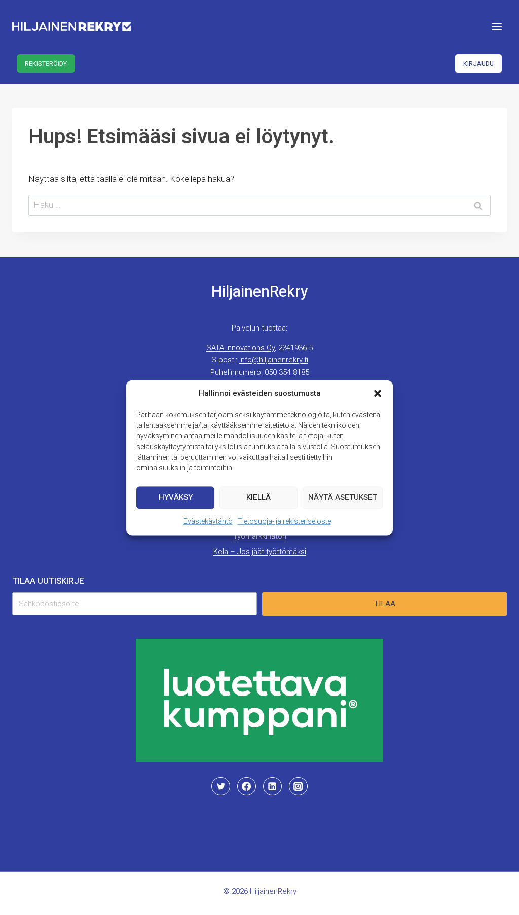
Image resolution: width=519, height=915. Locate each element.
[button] (378, 393)
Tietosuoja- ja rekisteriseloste (284, 521)
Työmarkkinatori (259, 536)
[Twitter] (220, 786)
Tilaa (384, 603)
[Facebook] (246, 786)
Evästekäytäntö (208, 521)
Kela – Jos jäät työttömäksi (259, 551)
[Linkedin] (272, 786)
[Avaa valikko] (496, 26)
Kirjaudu (478, 63)
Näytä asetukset (342, 497)
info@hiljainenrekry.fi (273, 359)
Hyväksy (176, 497)
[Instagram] (298, 786)
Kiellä (258, 497)
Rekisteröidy (46, 63)
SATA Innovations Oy (240, 347)
